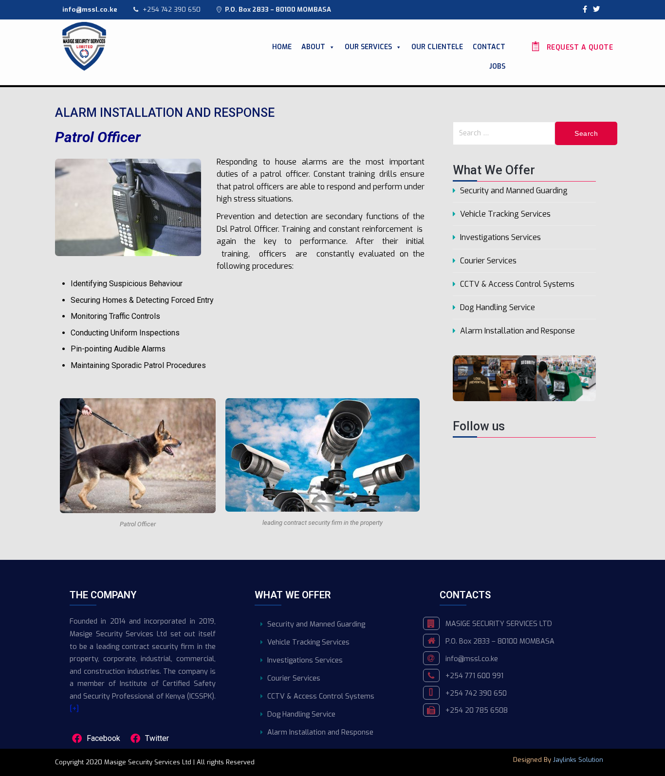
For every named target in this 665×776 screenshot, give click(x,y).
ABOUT (313, 47)
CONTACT (489, 47)
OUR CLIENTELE (437, 47)
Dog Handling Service (497, 307)
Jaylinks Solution (579, 760)
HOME (282, 47)
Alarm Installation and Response (517, 331)
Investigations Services (500, 237)
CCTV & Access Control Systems (517, 284)
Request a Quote (578, 47)
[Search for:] (504, 133)
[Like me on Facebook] (585, 9)
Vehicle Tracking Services (505, 214)
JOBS (497, 66)
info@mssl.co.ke (471, 659)
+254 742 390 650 (172, 9)
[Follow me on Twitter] (596, 9)
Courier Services (488, 261)
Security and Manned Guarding (514, 190)
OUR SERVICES (368, 47)
